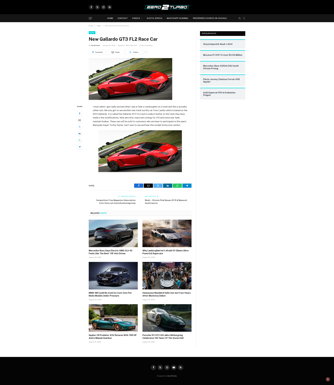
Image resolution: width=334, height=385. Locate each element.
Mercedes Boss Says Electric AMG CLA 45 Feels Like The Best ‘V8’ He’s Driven (110, 252)
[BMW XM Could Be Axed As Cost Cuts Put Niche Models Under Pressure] (113, 276)
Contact (123, 18)
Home (110, 18)
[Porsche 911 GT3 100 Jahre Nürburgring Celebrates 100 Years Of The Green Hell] (167, 318)
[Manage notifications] (328, 379)
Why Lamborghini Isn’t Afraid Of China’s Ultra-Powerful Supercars (165, 252)
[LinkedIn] (79, 133)
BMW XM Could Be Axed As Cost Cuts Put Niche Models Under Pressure (110, 294)
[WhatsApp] (79, 140)
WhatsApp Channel (178, 18)
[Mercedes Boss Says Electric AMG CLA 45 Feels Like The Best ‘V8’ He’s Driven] (113, 233)
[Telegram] (79, 146)
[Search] (239, 18)
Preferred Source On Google (210, 18)
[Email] (79, 120)
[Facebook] (79, 113)
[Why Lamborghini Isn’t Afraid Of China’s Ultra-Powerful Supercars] (167, 233)
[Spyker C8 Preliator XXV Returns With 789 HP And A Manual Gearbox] (113, 318)
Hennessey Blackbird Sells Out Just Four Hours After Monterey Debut (166, 294)
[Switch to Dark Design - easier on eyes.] (243, 18)
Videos (136, 18)
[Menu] (90, 18)
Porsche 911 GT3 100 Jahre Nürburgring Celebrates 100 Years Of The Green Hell (163, 336)
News (92, 32)
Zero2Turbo (95, 45)
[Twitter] (79, 126)
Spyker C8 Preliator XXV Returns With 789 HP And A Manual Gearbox (113, 336)
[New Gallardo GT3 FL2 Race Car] (130, 99)
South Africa (154, 18)
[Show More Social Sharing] (145, 52)
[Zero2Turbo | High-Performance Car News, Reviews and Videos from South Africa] (167, 7)
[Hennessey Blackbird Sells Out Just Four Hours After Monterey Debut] (167, 276)
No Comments (147, 45)
